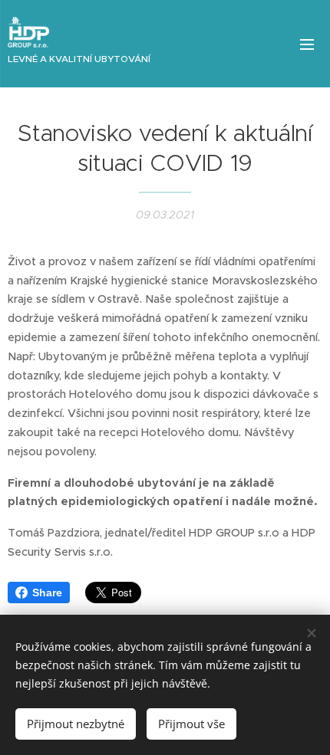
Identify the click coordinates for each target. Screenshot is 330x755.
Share (47, 592)
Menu (307, 43)
